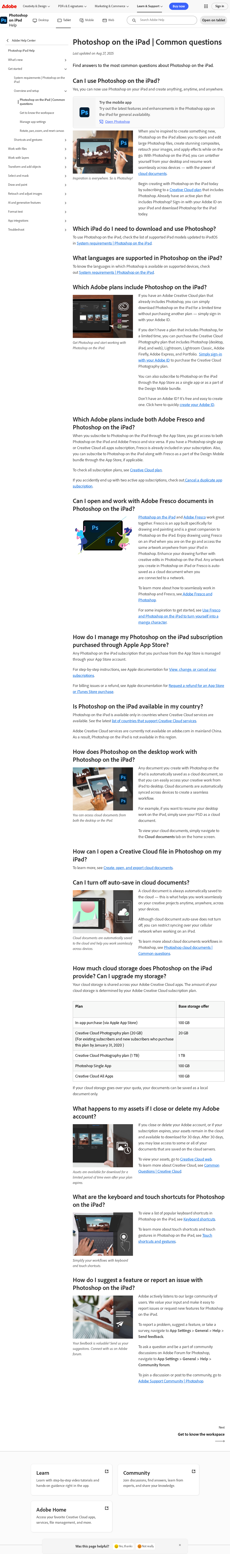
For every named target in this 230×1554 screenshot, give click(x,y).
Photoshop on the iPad (156, 517)
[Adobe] (9, 6)
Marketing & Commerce (110, 6)
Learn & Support (148, 6)
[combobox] (162, 20)
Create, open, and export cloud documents (138, 867)
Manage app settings (33, 122)
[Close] (180, 1545)
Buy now (179, 6)
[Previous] (110, 1438)
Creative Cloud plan (185, 189)
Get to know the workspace (37, 113)
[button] (206, 6)
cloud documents (152, 173)
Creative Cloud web (196, 1159)
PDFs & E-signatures (70, 6)
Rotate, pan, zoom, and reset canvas (42, 131)
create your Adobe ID (197, 404)
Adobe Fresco (195, 517)
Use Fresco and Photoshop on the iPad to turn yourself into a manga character (179, 616)
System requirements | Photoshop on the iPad (39, 80)
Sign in (219, 6)
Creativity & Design (34, 6)
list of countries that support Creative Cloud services (154, 720)
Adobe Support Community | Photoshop (170, 1381)
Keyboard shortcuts (199, 1219)
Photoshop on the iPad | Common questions (42, 102)
